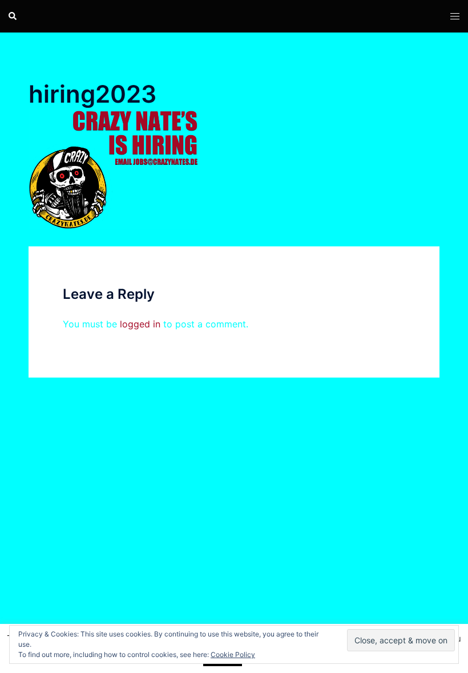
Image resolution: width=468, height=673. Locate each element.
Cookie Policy (233, 654)
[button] (13, 16)
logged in (140, 324)
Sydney (177, 522)
